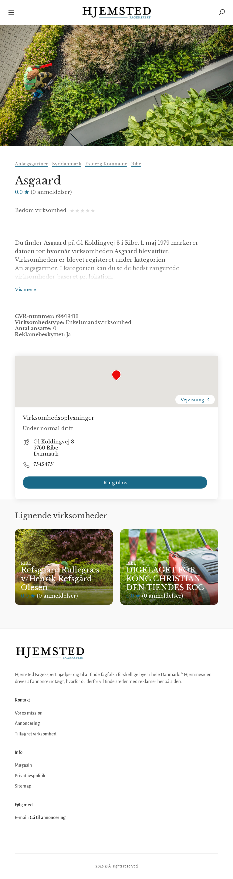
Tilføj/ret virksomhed (35, 733)
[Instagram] (33, 835)
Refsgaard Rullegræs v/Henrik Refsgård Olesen (60, 579)
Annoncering (27, 723)
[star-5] (93, 210)
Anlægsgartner (31, 164)
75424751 (44, 464)
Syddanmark (66, 164)
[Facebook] (20, 835)
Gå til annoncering (48, 817)
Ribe (136, 164)
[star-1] (73, 210)
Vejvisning (193, 400)
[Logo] (117, 12)
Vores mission (28, 713)
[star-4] (88, 210)
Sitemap (23, 786)
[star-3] (83, 210)
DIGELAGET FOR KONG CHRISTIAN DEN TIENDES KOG (165, 579)
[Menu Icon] (12, 12)
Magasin (23, 765)
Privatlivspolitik (30, 775)
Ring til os (115, 483)
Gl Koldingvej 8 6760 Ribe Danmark (53, 448)
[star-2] (78, 210)
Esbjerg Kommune (106, 164)
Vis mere (25, 289)
